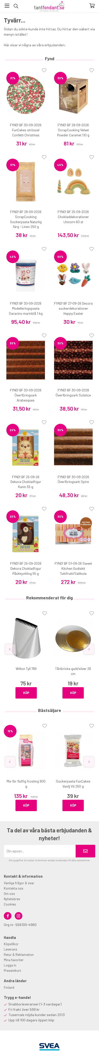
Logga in (10, 965)
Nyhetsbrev (12, 899)
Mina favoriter (14, 960)
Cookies (10, 904)
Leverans (10, 949)
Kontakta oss (13, 888)
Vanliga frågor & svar (19, 883)
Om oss (9, 894)
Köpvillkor (11, 944)
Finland (9, 987)
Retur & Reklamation (19, 955)
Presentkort (12, 970)
